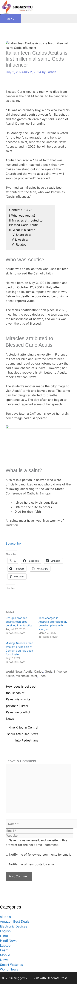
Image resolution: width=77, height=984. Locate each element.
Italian (10, 676)
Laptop (5, 945)
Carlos (38, 671)
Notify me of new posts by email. (32, 864)
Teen (42, 676)
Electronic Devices (13, 926)
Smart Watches (11, 965)
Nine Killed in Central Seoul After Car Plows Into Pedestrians (22, 728)
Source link (13, 543)
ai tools (5, 917)
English (5, 931)
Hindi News (8, 941)
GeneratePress (57, 978)
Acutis (28, 671)
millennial (22, 676)
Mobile (5, 955)
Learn (4, 950)
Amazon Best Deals (14, 921)
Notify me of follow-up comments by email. (40, 854)
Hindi (4, 936)
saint (33, 676)
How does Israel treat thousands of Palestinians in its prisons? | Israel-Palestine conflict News (21, 687)
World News (14, 671)
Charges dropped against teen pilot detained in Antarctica (19, 621)
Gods (48, 671)
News (4, 960)
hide (28, 210)
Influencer (61, 671)
